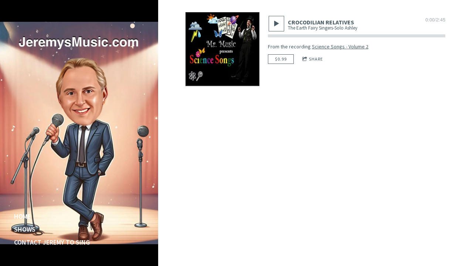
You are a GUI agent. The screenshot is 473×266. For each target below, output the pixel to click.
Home (22, 216)
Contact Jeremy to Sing (52, 242)
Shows (24, 229)
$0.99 (281, 59)
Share (316, 59)
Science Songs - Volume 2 (340, 46)
